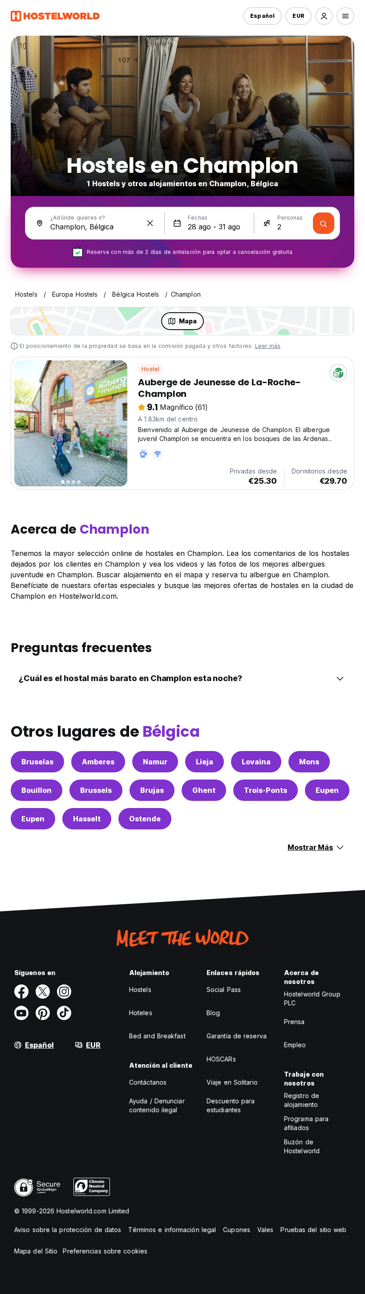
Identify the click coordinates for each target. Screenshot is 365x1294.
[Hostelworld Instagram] (64, 991)
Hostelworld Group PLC (312, 998)
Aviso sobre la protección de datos (67, 1229)
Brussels (96, 790)
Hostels (140, 989)
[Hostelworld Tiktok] (64, 1013)
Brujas (152, 790)
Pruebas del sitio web (313, 1229)
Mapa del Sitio (35, 1251)
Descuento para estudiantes (231, 1105)
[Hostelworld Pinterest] (43, 1013)
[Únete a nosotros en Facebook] (21, 991)
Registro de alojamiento (301, 1100)
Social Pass (224, 989)
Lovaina (256, 761)
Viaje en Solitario (232, 1082)
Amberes (98, 761)
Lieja (204, 761)
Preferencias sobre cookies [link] (105, 1251)
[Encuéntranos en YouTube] (21, 1013)
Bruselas (37, 761)
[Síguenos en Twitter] (43, 991)
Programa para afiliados (306, 1123)
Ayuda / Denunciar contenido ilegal (157, 1105)
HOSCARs (221, 1059)
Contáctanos (147, 1082)
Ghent (203, 790)
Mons (309, 761)
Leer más (268, 346)
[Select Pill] (324, 16)
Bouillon (36, 790)
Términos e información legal (172, 1229)
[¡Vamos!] (323, 223)
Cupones (236, 1229)
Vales (265, 1229)
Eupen (327, 790)
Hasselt (87, 818)
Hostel (150, 369)
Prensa (294, 1021)
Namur (155, 761)
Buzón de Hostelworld (302, 1146)
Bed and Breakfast (157, 1036)
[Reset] (150, 223)
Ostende (145, 818)
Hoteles (140, 1012)
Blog (213, 1012)
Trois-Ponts (265, 790)
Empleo (295, 1045)
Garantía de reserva (237, 1036)
